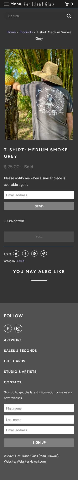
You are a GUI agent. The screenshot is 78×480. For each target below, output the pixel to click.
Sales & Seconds (20, 351)
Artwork (13, 340)
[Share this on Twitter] (15, 253)
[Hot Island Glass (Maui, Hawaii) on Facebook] (9, 329)
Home (11, 32)
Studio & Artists (20, 372)
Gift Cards (14, 361)
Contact (12, 382)
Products (26, 32)
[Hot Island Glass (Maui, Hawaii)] (39, 4)
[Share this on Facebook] (24, 253)
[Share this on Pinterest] (34, 253)
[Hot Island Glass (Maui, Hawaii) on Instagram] (19, 329)
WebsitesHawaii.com (31, 461)
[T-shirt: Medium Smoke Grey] (39, 94)
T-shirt (20, 260)
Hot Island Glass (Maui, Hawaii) (36, 456)
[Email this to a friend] (43, 253)
